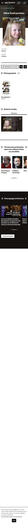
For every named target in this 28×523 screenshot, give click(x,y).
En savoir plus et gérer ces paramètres (11, 516)
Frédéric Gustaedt (16, 172)
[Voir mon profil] (24, 3)
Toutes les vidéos (7, 236)
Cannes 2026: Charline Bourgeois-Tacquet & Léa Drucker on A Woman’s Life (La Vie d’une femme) (10, 222)
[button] (20, 119)
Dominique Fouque (5, 172)
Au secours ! (5, 97)
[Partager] (21, 66)
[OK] (14, 520)
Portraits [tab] (14, 113)
